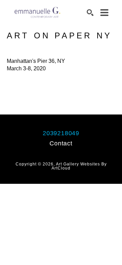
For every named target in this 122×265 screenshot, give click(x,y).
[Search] (90, 12)
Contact (61, 143)
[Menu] (104, 12)
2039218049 (61, 133)
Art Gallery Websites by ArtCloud (79, 166)
